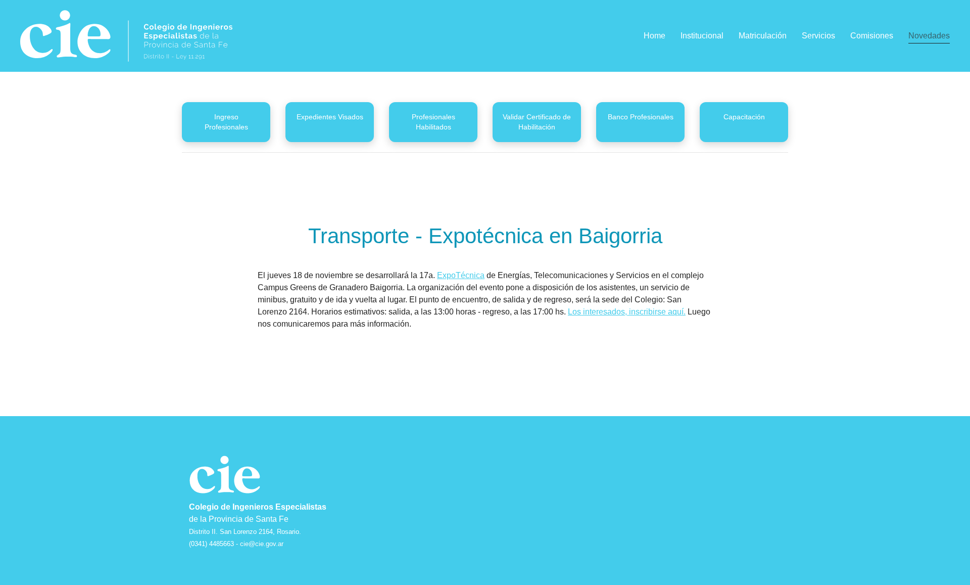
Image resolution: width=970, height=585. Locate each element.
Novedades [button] (929, 35)
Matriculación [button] (763, 35)
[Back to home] (126, 36)
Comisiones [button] (871, 35)
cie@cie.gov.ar (261, 544)
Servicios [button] (818, 35)
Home (654, 35)
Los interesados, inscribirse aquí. (627, 311)
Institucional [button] (702, 35)
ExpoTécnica (460, 275)
